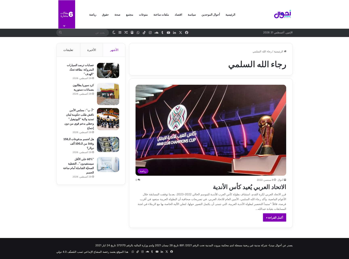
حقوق (105, 14)
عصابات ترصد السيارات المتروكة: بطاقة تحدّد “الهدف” (80, 69)
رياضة (92, 14)
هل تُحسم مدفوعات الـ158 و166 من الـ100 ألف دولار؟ (78, 143)
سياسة (192, 14)
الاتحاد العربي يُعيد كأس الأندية (249, 186)
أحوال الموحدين (211, 14)
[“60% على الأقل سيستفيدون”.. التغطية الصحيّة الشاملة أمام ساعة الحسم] (108, 164)
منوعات (143, 14)
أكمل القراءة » (274, 217)
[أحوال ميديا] (282, 14)
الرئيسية (230, 14)
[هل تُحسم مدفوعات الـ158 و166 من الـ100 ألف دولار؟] (108, 144)
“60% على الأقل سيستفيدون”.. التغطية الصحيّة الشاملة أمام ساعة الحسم (78, 165)
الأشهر (114, 50)
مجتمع (129, 14)
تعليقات (68, 50)
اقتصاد (178, 14)
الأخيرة (91, 50)
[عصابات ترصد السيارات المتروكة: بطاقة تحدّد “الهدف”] (108, 70)
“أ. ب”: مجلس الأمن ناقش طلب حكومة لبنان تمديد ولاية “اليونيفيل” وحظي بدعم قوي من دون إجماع (79, 119)
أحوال (280, 179)
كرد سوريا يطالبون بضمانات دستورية (83, 87)
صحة (117, 14)
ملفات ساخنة (161, 14)
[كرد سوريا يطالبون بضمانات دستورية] (108, 94)
